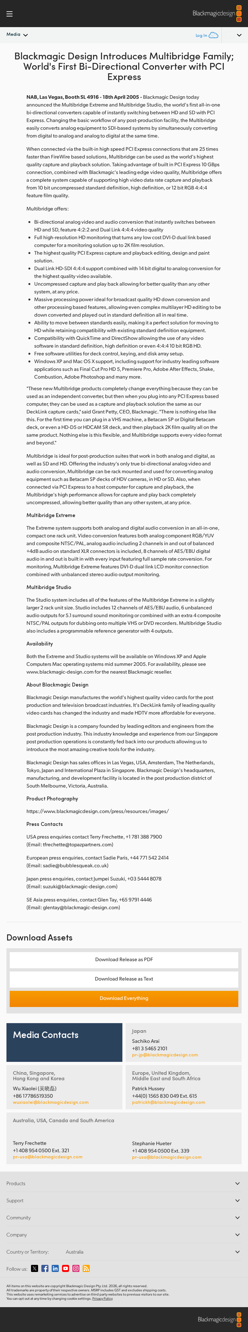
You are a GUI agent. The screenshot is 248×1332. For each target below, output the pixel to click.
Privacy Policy (102, 1298)
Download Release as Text (124, 978)
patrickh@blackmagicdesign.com (168, 1102)
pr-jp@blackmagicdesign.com (165, 1054)
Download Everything (124, 997)
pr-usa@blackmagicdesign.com (47, 1157)
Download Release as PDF (124, 959)
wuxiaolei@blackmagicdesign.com (50, 1102)
